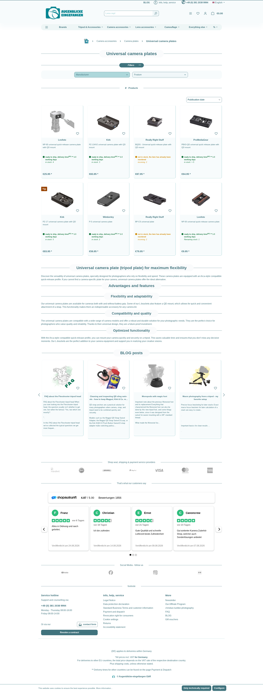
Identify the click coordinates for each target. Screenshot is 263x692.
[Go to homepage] (64, 13)
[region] (131, 394)
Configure (219, 688)
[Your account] (205, 13)
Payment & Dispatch (161, 670)
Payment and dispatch (114, 612)
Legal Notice (109, 600)
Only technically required (196, 688)
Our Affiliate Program (175, 604)
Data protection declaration (116, 604)
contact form (89, 624)
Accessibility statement (114, 627)
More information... (104, 688)
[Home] (88, 42)
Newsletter (170, 600)
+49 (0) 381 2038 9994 (197, 2)
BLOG (146, 2)
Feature (138, 74)
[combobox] (128, 13)
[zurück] (39, 394)
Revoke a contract (69, 632)
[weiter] (224, 394)
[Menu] (190, 13)
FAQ (167, 612)
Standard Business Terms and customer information (128, 608)
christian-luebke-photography (179, 608)
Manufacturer (82, 74)
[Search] (155, 13)
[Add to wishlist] (77, 133)
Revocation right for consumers (118, 615)
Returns (107, 623)
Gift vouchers (171, 619)
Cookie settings (110, 619)
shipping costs (122, 664)
